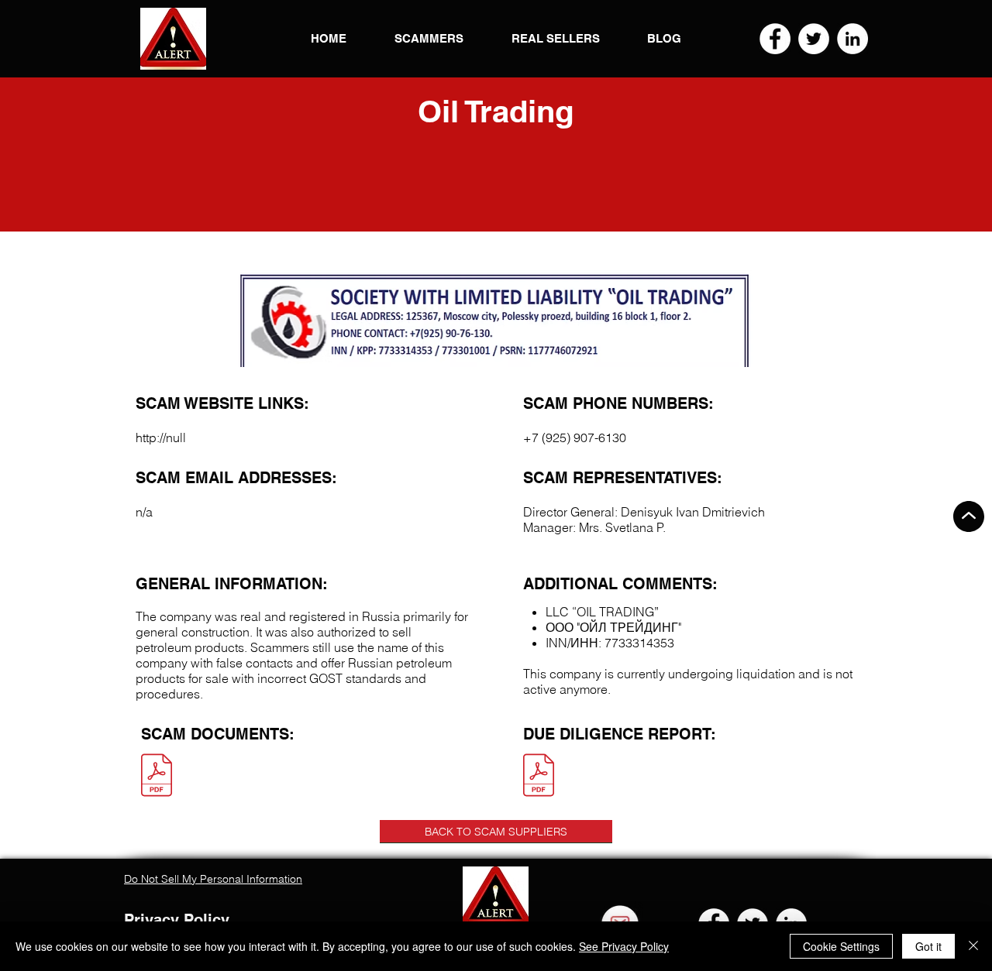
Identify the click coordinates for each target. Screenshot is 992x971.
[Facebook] (775, 38)
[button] (173, 39)
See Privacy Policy (624, 946)
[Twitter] (813, 38)
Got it (928, 946)
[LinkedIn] (852, 38)
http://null (161, 437)
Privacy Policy (176, 920)
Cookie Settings (841, 946)
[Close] (973, 946)
